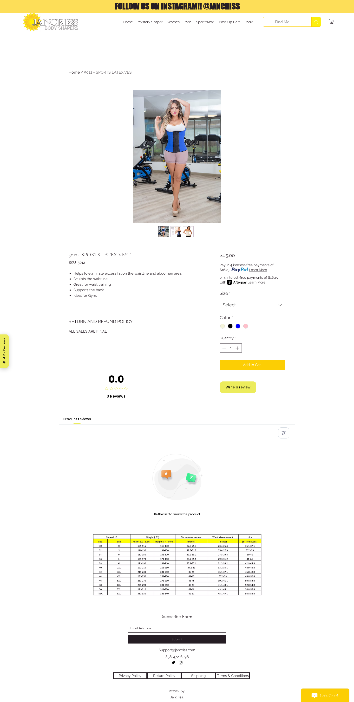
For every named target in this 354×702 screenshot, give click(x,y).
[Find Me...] (316, 21)
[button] (332, 21)
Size (225, 293)
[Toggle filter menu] (283, 432)
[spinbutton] (231, 348)
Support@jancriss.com (177, 650)
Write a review (238, 387)
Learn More (258, 270)
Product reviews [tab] (77, 419)
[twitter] (173, 662)
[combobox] (252, 305)
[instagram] (180, 662)
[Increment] (238, 348)
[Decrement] (223, 348)
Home (74, 72)
